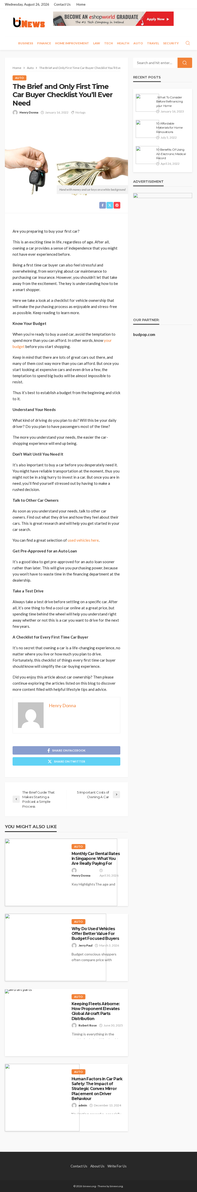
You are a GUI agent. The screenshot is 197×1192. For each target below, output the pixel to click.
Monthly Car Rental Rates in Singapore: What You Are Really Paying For (96, 858)
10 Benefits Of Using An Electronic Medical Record (171, 154)
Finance (44, 43)
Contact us (62, 4)
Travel (153, 43)
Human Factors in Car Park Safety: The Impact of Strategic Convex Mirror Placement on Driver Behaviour (97, 1088)
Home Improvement (72, 43)
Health (123, 43)
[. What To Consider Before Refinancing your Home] (147, 103)
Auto (138, 43)
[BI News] (29, 22)
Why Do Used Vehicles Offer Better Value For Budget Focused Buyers (95, 933)
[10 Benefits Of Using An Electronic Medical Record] (147, 155)
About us (97, 1166)
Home (80, 4)
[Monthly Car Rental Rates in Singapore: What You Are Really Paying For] (61, 872)
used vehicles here (83, 540)
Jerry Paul (85, 945)
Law (96, 43)
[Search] (187, 43)
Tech (108, 43)
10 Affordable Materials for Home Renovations (169, 128)
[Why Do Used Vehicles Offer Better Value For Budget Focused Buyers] (55, 947)
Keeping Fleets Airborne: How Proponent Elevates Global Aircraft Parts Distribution (96, 1011)
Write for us (116, 1166)
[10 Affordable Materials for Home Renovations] (147, 129)
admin (82, 1105)
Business (25, 43)
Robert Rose (87, 1025)
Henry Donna (28, 112)
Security (171, 43)
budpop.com (144, 334)
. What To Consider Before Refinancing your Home (169, 102)
